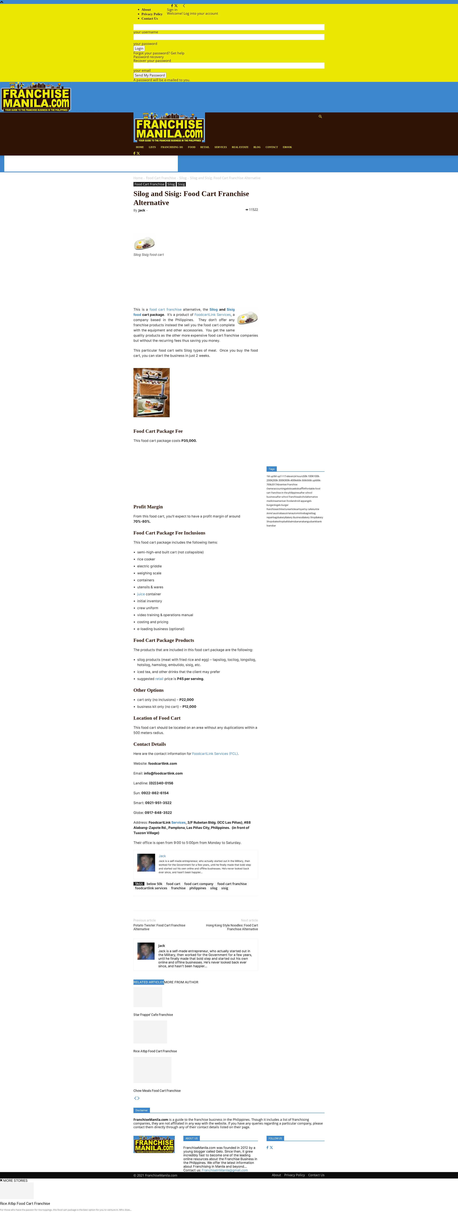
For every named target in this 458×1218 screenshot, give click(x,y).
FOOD (191, 147)
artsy (299, 509)
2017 (274, 484)
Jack (141, 210)
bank (313, 521)
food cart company (198, 884)
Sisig (181, 184)
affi (301, 488)
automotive (298, 513)
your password (145, 43)
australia (278, 513)
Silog (183, 178)
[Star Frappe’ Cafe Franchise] (195, 997)
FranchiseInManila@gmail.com (225, 1170)
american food (284, 500)
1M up (270, 476)
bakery (281, 517)
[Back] (184, 6)
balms (292, 521)
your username (145, 32)
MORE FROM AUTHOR (181, 982)
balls (286, 521)
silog (213, 888)
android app (298, 500)
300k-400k (290, 480)
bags (275, 517)
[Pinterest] (175, 224)
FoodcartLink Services (212, 315)
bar (274, 525)
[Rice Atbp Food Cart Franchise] (195, 1032)
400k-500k (301, 480)
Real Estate (240, 147)
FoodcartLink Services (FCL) (215, 754)
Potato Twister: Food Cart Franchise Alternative (159, 927)
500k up (311, 480)
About (146, 9)
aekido (296, 488)
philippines (197, 888)
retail (159, 679)
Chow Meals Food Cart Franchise (157, 1091)
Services (178, 822)
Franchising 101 (172, 147)
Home (138, 178)
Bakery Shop (309, 517)
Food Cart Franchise (161, 178)
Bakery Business (293, 517)
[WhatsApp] (183, 224)
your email (142, 70)
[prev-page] (135, 1098)
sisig (224, 888)
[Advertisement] (91, 164)
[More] (192, 224)
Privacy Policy (152, 14)
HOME (140, 147)
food (137, 315)
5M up (276, 476)
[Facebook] (172, 6)
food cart (173, 884)
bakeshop (278, 521)
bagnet (308, 513)
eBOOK (287, 147)
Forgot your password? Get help (158, 53)
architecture (282, 509)
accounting (280, 488)
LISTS (152, 147)
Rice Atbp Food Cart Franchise (155, 1051)
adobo (289, 488)
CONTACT (272, 147)
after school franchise (287, 496)
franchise (178, 888)
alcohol (302, 496)
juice (141, 594)
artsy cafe (307, 509)
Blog (257, 147)
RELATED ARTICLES (148, 982)
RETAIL (204, 147)
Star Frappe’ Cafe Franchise (153, 1015)
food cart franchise (166, 309)
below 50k (154, 884)
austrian (287, 513)
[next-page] (138, 1098)
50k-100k (308, 476)
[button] (320, 116)
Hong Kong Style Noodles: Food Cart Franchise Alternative (232, 927)
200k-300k (278, 480)
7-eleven (289, 476)
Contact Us (316, 1175)
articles (293, 509)
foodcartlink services (151, 888)
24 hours (298, 476)
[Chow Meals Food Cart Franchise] (195, 1070)
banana (299, 521)
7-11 (282, 476)
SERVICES (221, 147)
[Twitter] (176, 6)
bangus (307, 521)
